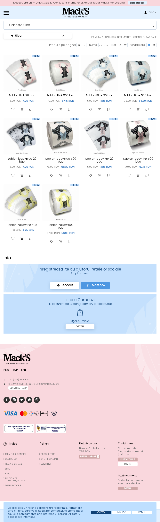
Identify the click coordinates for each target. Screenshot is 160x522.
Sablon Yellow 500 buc (61, 226)
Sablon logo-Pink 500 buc (138, 160)
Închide (121, 512)
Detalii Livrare (88, 456)
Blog (7, 469)
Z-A (106, 45)
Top (15, 370)
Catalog (110, 37)
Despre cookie (13, 485)
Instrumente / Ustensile (130, 37)
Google (67, 285)
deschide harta (18, 387)
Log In (127, 463)
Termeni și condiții (15, 454)
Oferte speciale (49, 459)
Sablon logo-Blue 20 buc (21, 160)
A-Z (100, 45)
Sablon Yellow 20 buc (22, 225)
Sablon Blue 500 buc (138, 95)
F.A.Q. (7, 473)
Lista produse (137, 2)
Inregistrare (127, 459)
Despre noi (11, 459)
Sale (24, 370)
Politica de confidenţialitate (15, 479)
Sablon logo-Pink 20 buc (99, 160)
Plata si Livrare (13, 464)
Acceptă (101, 512)
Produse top (48, 454)
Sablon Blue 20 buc (99, 95)
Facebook (98, 285)
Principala (97, 37)
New (6, 370)
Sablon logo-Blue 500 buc (60, 160)
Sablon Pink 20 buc (22, 95)
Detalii (80, 326)
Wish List (46, 464)
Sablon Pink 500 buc (60, 95)
